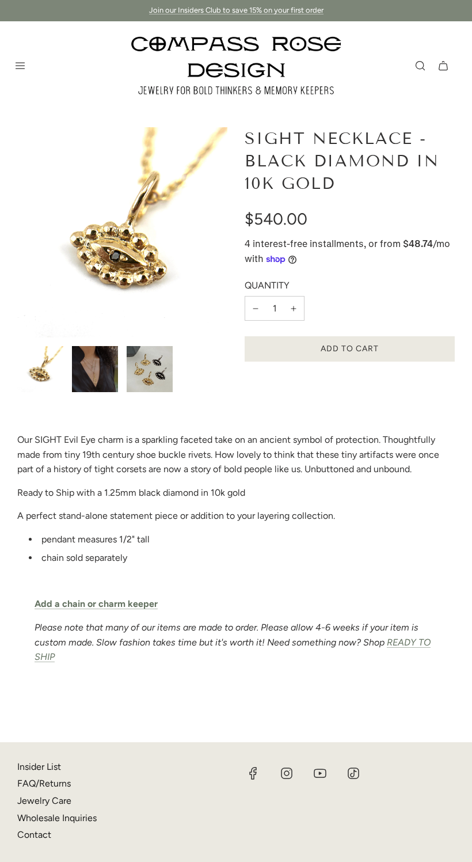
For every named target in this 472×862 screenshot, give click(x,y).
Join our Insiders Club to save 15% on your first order (236, 10)
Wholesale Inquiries (57, 817)
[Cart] (443, 65)
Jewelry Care (44, 800)
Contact (34, 834)
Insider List (39, 766)
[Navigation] (20, 66)
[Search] (420, 65)
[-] (255, 309)
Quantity (267, 285)
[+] (293, 309)
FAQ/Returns (44, 783)
